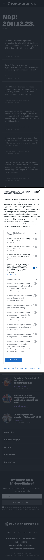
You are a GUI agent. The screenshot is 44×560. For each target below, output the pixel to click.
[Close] (39, 192)
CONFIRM (13, 360)
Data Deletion (9, 368)
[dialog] (22, 280)
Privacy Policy (35, 368)
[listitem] (22, 233)
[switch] (35, 239)
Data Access (22, 368)
